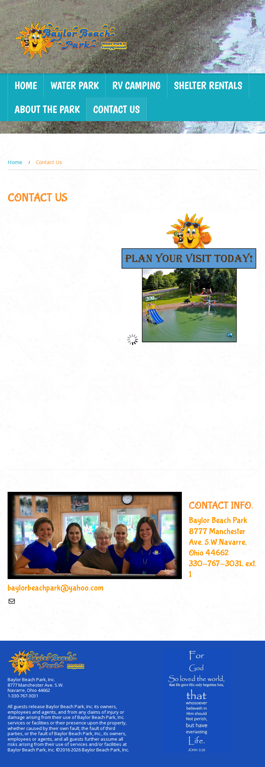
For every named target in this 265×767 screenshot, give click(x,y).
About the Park (47, 109)
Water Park (74, 85)
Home (25, 85)
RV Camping (136, 85)
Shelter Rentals (208, 85)
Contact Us (116, 109)
